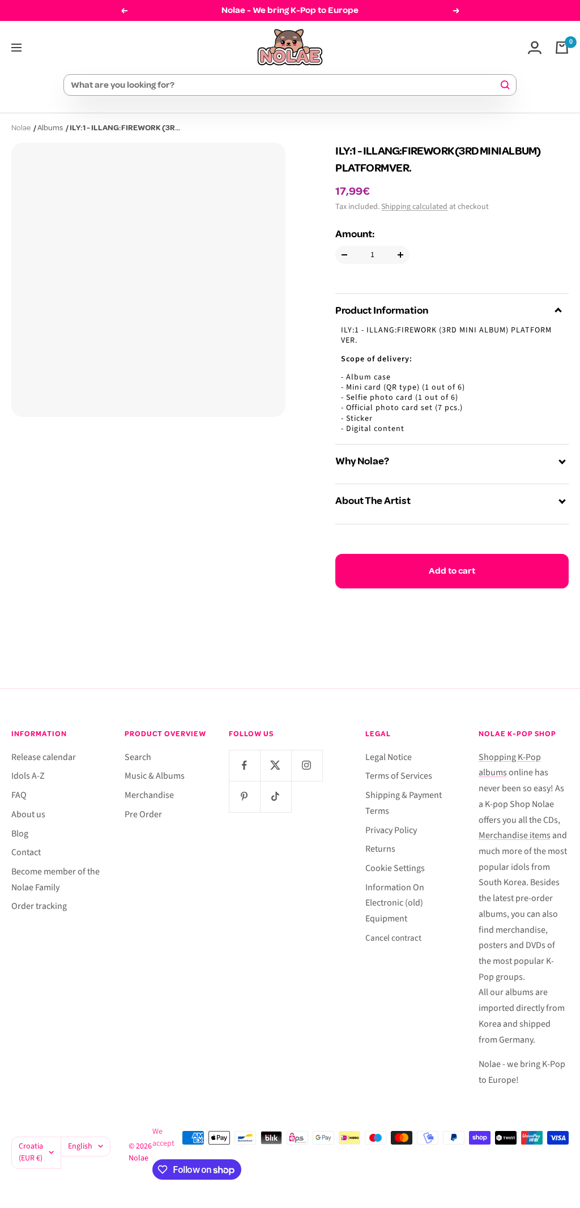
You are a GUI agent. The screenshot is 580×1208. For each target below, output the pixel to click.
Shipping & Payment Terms (403, 803)
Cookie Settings (395, 868)
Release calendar (43, 757)
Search (138, 757)
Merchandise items (515, 835)
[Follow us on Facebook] (244, 765)
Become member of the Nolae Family (55, 879)
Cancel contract (393, 938)
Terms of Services (398, 776)
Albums (50, 128)
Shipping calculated (414, 206)
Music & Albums (155, 776)
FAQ (19, 795)
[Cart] (562, 47)
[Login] (534, 47)
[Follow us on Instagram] (306, 765)
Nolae (21, 128)
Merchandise (149, 795)
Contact (26, 852)
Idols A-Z (28, 776)
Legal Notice (388, 757)
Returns (380, 849)
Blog (19, 833)
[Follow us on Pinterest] (244, 796)
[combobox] (285, 85)
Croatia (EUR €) (31, 1152)
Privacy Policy (391, 830)
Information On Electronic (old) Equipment (394, 903)
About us (28, 814)
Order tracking (39, 906)
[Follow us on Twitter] (275, 765)
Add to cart (452, 571)
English (80, 1146)
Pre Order (143, 814)
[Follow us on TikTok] (275, 796)
